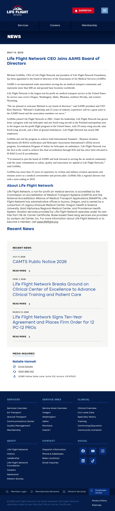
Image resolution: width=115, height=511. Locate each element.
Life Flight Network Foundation (17, 464)
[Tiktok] (92, 460)
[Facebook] (83, 451)
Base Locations (50, 458)
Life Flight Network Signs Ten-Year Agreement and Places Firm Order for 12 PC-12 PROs (53, 322)
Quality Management (18, 426)
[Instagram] (102, 451)
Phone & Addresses (52, 454)
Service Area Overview (54, 408)
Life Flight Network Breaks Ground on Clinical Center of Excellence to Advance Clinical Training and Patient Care (54, 289)
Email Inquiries (50, 463)
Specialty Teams (87, 417)
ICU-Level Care (86, 413)
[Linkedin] (83, 460)
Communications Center (20, 421)
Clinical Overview (87, 408)
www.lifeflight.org (47, 222)
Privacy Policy (99, 501)
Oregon (46, 413)
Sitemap (96, 505)
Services (23, 25)
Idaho (45, 421)
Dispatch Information (54, 450)
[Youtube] (92, 451)
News (14, 37)
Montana (47, 426)
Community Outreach (90, 430)
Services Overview (17, 408)
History (11, 454)
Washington (49, 417)
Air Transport (14, 413)
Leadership (13, 458)
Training (82, 421)
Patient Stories (15, 479)
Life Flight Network (17, 450)
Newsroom (13, 474)
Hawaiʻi (46, 430)
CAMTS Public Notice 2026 (40, 262)
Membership (89, 25)
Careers (55, 25)
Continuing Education (90, 426)
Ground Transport (16, 417)
